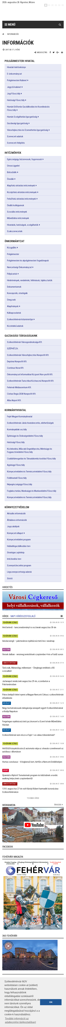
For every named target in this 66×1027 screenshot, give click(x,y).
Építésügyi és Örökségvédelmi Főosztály (25, 436)
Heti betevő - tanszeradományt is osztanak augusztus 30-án (29, 627)
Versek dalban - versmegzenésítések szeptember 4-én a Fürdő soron (32, 654)
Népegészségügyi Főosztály (19, 484)
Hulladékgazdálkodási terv (18, 546)
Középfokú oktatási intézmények (22, 192)
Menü (11, 24)
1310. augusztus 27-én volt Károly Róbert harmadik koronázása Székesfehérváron (30, 790)
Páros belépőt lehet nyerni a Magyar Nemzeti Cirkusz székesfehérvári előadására (33, 696)
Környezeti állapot (15, 533)
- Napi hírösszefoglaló (22, 616)
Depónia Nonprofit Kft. (17, 361)
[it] (59, 5)
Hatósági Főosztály (16, 100)
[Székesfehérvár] (30, 13)
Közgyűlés (11, 247)
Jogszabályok (13, 526)
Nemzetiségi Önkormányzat (19, 267)
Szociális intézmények (17, 211)
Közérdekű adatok (15, 326)
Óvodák (10, 179)
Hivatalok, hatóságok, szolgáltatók (22, 225)
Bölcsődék (12, 172)
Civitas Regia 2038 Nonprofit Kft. (21, 393)
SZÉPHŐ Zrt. (12, 348)
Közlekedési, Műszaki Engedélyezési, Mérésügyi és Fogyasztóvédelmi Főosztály (29, 450)
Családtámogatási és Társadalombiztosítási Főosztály (31, 458)
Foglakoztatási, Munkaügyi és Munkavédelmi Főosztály (31, 491)
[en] (49, 5)
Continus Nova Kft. (15, 368)
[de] (56, 5)
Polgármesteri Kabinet (17, 80)
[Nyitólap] (3, 34)
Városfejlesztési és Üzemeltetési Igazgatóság (27, 130)
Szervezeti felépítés (16, 142)
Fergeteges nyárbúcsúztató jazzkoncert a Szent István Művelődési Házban (31, 723)
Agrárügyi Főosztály (16, 465)
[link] (33, 600)
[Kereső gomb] (60, 24)
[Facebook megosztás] (50, 52)
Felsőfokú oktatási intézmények (21, 198)
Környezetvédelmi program (19, 539)
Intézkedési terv (14, 559)
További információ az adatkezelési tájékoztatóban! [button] (20, 1020)
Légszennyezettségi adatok (19, 572)
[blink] (63, 5)
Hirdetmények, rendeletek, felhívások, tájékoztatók (29, 280)
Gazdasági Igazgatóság (17, 123)
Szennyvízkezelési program (19, 565)
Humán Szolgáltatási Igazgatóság (22, 116)
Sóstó (10, 578)
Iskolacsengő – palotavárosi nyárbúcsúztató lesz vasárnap (28, 641)
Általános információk (17, 520)
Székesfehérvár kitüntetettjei (20, 319)
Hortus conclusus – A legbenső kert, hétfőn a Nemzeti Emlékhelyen (32, 761)
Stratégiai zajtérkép (15, 552)
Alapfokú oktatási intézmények (21, 185)
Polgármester (13, 254)
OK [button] (50, 1002)
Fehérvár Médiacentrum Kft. (19, 387)
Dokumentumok (14, 286)
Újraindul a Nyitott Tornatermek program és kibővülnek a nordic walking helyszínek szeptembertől (30, 777)
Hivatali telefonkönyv (16, 67)
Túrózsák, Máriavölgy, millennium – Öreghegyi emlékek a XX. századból (28, 669)
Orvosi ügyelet (13, 165)
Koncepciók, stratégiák (17, 293)
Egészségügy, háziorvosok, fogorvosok (24, 159)
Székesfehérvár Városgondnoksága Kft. (24, 342)
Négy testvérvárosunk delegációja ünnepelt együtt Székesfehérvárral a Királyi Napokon (32, 710)
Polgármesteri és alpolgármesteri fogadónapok (28, 260)
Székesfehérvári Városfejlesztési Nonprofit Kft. (28, 355)
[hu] (46, 5)
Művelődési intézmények (18, 218)
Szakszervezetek (14, 231)
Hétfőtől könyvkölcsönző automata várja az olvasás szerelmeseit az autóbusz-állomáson (33, 750)
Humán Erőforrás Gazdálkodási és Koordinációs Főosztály (28, 108)
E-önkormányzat (14, 73)
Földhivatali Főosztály (17, 478)
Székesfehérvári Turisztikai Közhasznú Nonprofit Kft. (30, 380)
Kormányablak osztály (17, 429)
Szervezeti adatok (15, 136)
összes (57, 804)
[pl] (52, 5)
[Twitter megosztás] (53, 52)
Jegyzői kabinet (14, 87)
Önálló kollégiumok (15, 205)
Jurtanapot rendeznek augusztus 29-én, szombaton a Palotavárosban (26, 683)
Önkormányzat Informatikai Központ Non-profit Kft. (30, 374)
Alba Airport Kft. (14, 400)
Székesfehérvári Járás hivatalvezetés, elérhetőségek (30, 423)
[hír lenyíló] (62, 616)
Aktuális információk (16, 513)
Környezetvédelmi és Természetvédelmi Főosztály (29, 471)
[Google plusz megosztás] (57, 52)
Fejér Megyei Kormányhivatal (19, 416)
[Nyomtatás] (62, 52)
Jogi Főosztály (13, 93)
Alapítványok (13, 306)
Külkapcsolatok (14, 312)
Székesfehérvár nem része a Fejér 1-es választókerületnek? (28, 735)
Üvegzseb (11, 299)
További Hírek (33, 798)
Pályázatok (12, 273)
